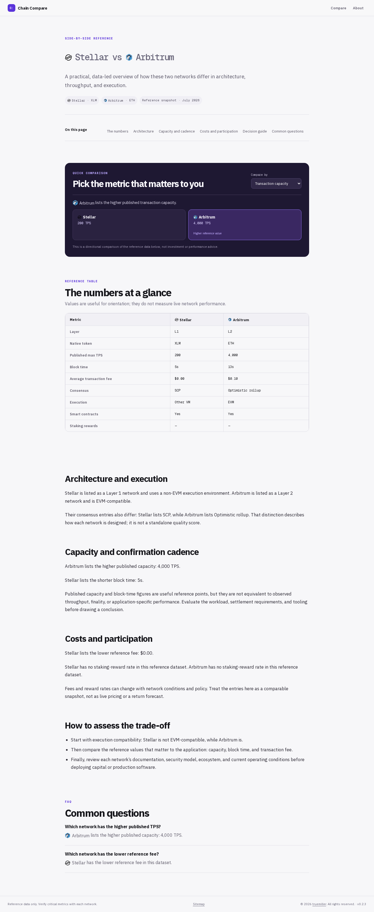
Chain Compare (28, 8)
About (358, 8)
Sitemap (199, 904)
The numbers (117, 131)
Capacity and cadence (177, 131)
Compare (338, 8)
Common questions (288, 131)
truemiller (319, 904)
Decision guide (255, 131)
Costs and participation (219, 131)
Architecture (143, 131)
